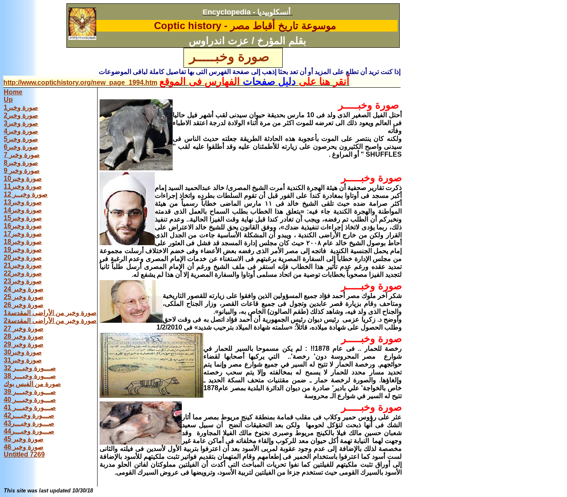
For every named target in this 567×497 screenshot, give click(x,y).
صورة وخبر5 (21, 139)
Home (13, 92)
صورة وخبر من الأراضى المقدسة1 (50, 312)
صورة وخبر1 (21, 107)
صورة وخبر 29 (24, 344)
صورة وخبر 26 (24, 304)
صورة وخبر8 (21, 162)
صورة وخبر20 (23, 257)
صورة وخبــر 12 (26, 194)
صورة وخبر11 (23, 186)
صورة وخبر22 (23, 273)
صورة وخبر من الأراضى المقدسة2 (50, 320)
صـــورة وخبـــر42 (29, 415)
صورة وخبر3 (21, 123)
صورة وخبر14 (23, 210)
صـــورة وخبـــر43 (29, 423)
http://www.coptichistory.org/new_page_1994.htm (80, 82)
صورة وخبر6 (21, 146)
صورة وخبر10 (23, 178)
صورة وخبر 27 (24, 328)
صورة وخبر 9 (22, 170)
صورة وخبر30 (23, 352)
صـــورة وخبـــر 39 (30, 391)
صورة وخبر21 (23, 265)
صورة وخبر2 (21, 115)
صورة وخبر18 (23, 241)
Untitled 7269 (24, 454)
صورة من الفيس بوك (32, 383)
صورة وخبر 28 (24, 336)
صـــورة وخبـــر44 (29, 431)
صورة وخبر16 (23, 225)
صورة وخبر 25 (24, 296)
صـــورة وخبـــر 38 (30, 375)
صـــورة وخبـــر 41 (30, 407)
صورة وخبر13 (23, 202)
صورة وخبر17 (23, 233)
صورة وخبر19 (23, 249)
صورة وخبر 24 (24, 289)
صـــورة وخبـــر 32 (30, 368)
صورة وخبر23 (23, 281)
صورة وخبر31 (23, 360)
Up (8, 99)
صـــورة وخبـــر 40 (30, 399)
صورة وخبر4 (21, 131)
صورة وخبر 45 (24, 439)
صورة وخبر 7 (22, 154)
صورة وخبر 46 (24, 446)
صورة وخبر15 (23, 217)
